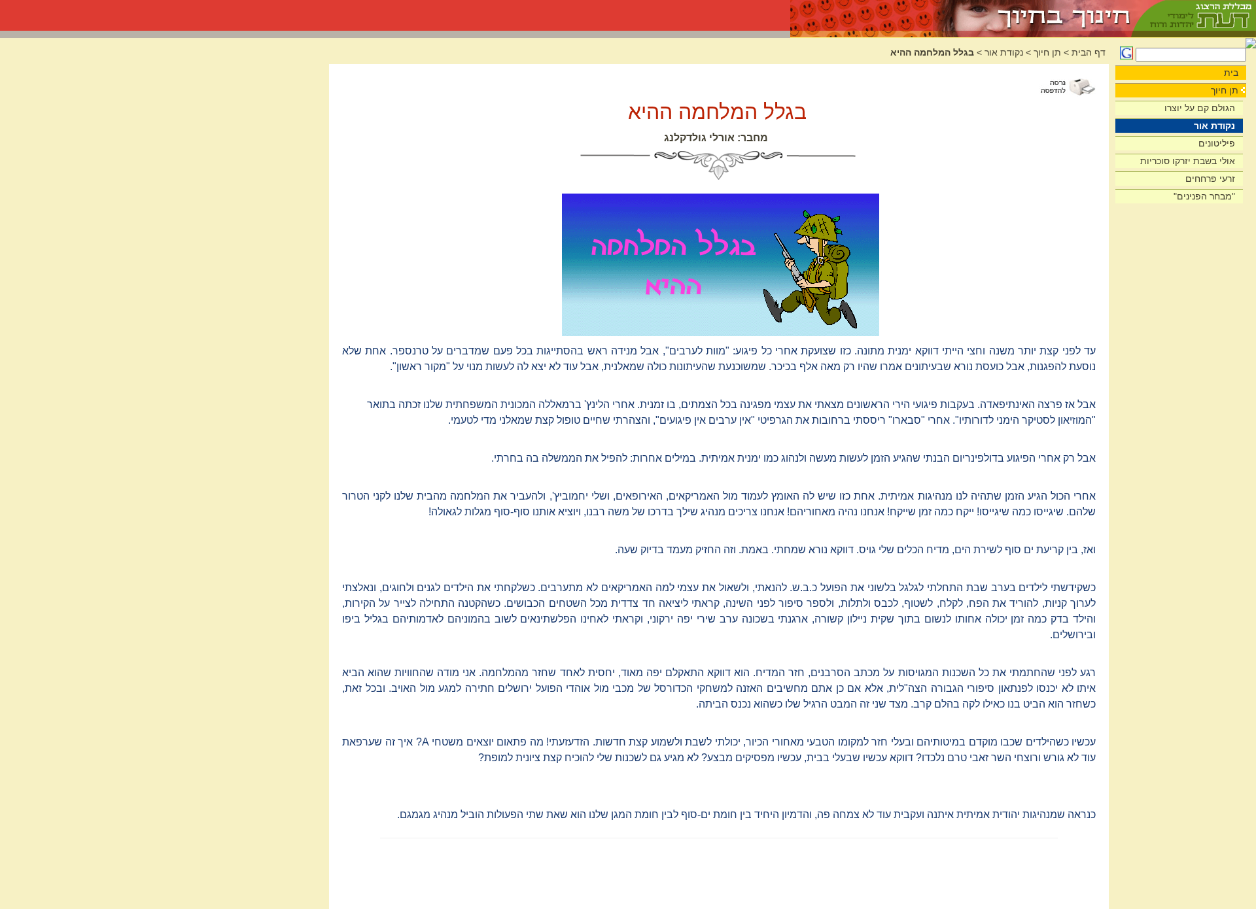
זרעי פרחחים (1210, 178)
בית (1231, 72)
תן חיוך (1224, 90)
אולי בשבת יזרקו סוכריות (1187, 161)
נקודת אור (1214, 125)
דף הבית (1089, 53)
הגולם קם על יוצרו (1199, 108)
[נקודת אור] (961, 15)
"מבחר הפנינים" (1204, 196)
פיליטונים (1216, 143)
